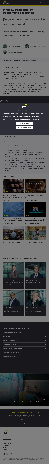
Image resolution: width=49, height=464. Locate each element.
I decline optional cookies (24, 127)
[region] (24, 119)
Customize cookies (24, 131)
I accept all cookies (24, 123)
